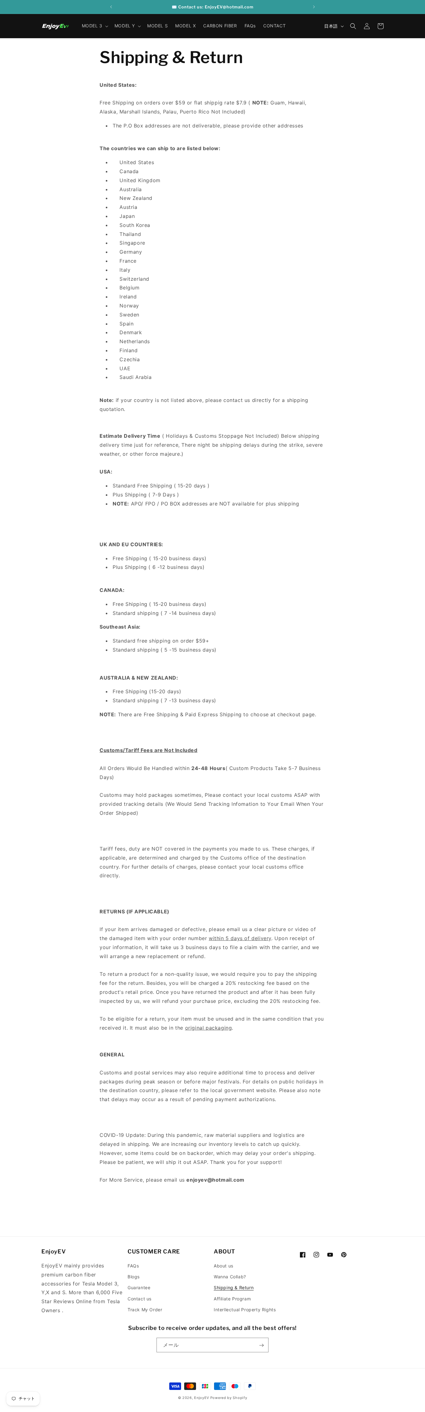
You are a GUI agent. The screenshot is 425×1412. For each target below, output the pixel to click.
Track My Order (145, 1309)
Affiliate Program (232, 1298)
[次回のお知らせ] (314, 7)
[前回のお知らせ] (111, 7)
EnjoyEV (201, 1398)
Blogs (134, 1276)
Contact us (140, 1298)
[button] (94, 25)
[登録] (261, 1345)
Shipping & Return (234, 1287)
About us (223, 1265)
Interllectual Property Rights (245, 1309)
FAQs (133, 1265)
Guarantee (139, 1287)
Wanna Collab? (230, 1276)
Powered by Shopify (228, 1398)
